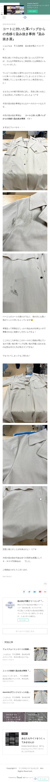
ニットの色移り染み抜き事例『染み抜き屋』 (21, 670)
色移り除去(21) (7, 576)
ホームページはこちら (25, 631)
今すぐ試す (32, 11)
